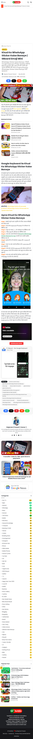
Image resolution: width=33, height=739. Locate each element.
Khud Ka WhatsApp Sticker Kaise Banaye (12, 398)
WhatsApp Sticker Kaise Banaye (10, 404)
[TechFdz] (16, 2)
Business (4, 589)
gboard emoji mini (7, 388)
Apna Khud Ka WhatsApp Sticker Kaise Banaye (13, 383)
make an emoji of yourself (8, 400)
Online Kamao (6, 627)
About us (5, 733)
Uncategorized (6, 538)
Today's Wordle (6, 642)
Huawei (4, 657)
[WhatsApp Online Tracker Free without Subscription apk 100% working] (5, 692)
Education (5, 520)
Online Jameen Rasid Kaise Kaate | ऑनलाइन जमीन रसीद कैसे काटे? (20, 153)
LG (3, 645)
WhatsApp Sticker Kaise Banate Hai (21, 402)
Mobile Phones (6, 551)
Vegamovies (5, 569)
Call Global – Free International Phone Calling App (20, 669)
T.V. (3, 576)
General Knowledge (7, 523)
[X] (13, 80)
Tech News (5, 515)
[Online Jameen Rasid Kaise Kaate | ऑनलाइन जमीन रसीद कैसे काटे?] (5, 153)
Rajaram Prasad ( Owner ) (10, 74)
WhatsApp (5, 508)
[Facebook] (8, 80)
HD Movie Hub (6, 543)
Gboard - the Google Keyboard (17, 348)
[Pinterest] (16, 410)
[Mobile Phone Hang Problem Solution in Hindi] (5, 138)
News (3, 510)
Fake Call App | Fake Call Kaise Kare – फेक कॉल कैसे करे (20, 683)
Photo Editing (5, 604)
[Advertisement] (16, 25)
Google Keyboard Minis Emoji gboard (11, 390)
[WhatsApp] (24, 80)
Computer (5, 525)
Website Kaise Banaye (8, 629)
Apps (3, 503)
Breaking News (6, 536)
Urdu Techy (5, 624)
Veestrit (4, 579)
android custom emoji (14, 381)
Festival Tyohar (6, 553)
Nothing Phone (6, 650)
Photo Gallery (6, 591)
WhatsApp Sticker (6, 402)
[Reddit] (19, 80)
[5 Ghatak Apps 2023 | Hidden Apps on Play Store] (5, 677)
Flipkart (4, 634)
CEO (3, 632)
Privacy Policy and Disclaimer (22, 733)
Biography (5, 614)
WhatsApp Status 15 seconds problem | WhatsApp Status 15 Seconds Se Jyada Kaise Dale (15, 208)
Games (4, 531)
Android (4, 505)
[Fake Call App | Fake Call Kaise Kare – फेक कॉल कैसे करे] (5, 685)
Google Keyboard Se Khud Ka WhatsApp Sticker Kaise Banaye (15, 395)
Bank (3, 563)
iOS (3, 558)
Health (4, 586)
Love (3, 566)
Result (4, 619)
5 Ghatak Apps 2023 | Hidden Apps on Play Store (20, 676)
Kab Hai (4, 561)
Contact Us (11, 733)
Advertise (16, 736)
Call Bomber (5, 617)
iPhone (4, 546)
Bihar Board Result (7, 601)
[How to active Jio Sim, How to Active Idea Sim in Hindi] (5, 145)
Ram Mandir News (7, 599)
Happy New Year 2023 (8, 581)
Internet (4, 513)
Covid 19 (4, 584)
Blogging (4, 612)
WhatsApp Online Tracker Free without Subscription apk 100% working (20, 691)
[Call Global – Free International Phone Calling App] (5, 670)
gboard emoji (27, 386)
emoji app (5, 386)
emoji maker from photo (15, 386)
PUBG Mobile (5, 548)
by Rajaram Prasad (20, 731)
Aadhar (4, 574)
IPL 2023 (4, 596)
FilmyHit (4, 637)
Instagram (5, 541)
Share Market (5, 622)
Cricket (4, 533)
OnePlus (4, 655)
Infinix (3, 607)
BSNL (3, 652)
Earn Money (5, 609)
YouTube (4, 556)
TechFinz (4, 594)
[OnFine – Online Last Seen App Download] (5, 699)
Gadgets (4, 647)
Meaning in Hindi (6, 528)
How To (9, 46)
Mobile (4, 518)
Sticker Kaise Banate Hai (22, 400)
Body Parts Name (7, 639)
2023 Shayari (5, 571)
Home (4, 46)
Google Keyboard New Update (9, 392)
